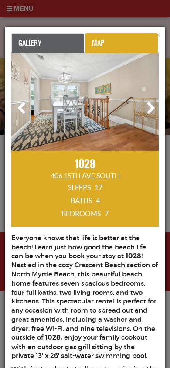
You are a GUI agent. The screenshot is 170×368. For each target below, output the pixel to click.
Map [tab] (98, 42)
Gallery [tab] (29, 42)
